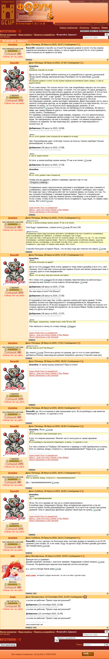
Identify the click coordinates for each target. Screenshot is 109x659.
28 (82, 426)
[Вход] (32, 24)
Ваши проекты (25, 35)
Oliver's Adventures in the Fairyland (43, 212)
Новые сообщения (69, 28)
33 (85, 597)
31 (79, 538)
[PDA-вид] (41, 24)
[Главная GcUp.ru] (7, 24)
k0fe (13, 556)
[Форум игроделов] (16, 24)
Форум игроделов (8, 35)
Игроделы (84, 28)
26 (82, 361)
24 (82, 255)
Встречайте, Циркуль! (67, 35)
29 (79, 473)
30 (82, 491)
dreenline (12, 44)
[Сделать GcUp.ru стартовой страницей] (35, 24)
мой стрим (31, 575)
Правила (95, 28)
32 (83, 556)
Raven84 (14, 63)
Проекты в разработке (44, 35)
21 (79, 44)
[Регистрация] (24, 24)
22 (82, 63)
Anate (13, 597)
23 (79, 218)
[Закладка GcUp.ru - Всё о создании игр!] (38, 24)
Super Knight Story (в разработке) (43, 208)
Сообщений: (13, 54)
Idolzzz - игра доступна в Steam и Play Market (49, 210)
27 (79, 408)
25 (79, 343)
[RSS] (44, 24)
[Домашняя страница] (35, 593)
